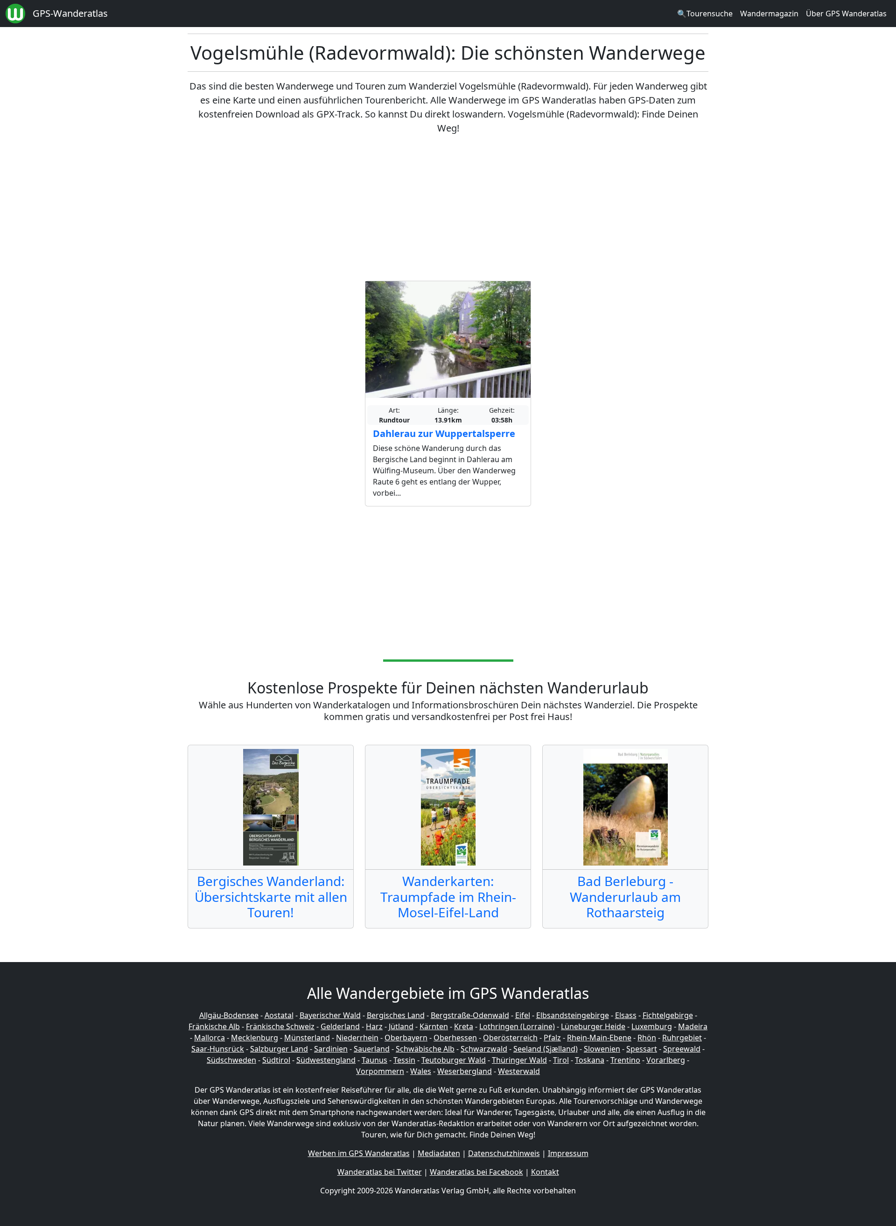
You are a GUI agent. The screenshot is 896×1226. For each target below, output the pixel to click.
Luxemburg (651, 1026)
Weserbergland (464, 1071)
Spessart (641, 1049)
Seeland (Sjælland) (545, 1049)
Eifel (522, 1015)
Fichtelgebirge (668, 1015)
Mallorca (209, 1037)
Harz (374, 1026)
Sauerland (372, 1049)
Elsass (626, 1015)
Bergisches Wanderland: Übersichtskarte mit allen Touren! (271, 896)
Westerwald (519, 1071)
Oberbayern (406, 1037)
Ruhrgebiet (682, 1037)
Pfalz (552, 1037)
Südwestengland (326, 1060)
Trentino (625, 1060)
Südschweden (231, 1060)
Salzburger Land (279, 1049)
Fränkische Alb (214, 1026)
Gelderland (340, 1026)
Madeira (692, 1026)
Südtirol (276, 1060)
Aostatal (279, 1015)
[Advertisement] (448, 208)
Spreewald (681, 1049)
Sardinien (331, 1049)
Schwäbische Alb (425, 1049)
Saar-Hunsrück (217, 1049)
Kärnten (434, 1026)
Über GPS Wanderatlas (846, 13)
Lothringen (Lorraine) (517, 1026)
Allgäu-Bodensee (229, 1015)
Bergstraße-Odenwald (470, 1015)
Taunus (374, 1060)
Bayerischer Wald (330, 1015)
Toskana (589, 1060)
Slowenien (602, 1049)
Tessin (404, 1060)
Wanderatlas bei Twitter (379, 1172)
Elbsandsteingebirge (572, 1015)
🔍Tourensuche (705, 13)
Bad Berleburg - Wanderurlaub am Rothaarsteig (625, 896)
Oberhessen (455, 1037)
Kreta (463, 1026)
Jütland (401, 1026)
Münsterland (307, 1037)
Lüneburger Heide (593, 1026)
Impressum (568, 1153)
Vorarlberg (665, 1060)
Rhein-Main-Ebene (599, 1037)
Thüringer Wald (519, 1060)
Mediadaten (439, 1153)
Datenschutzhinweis (504, 1153)
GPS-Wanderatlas (70, 13)
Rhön (646, 1037)
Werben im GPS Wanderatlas (359, 1153)
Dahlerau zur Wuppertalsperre (444, 433)
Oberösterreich (510, 1037)
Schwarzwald (484, 1049)
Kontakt (545, 1172)
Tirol (561, 1060)
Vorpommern (380, 1071)
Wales (420, 1071)
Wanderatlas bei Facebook (476, 1172)
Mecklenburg (254, 1037)
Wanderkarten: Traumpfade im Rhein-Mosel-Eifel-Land (448, 896)
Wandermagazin (769, 13)
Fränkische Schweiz (280, 1026)
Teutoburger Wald (453, 1060)
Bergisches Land (396, 1015)
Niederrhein (357, 1037)
